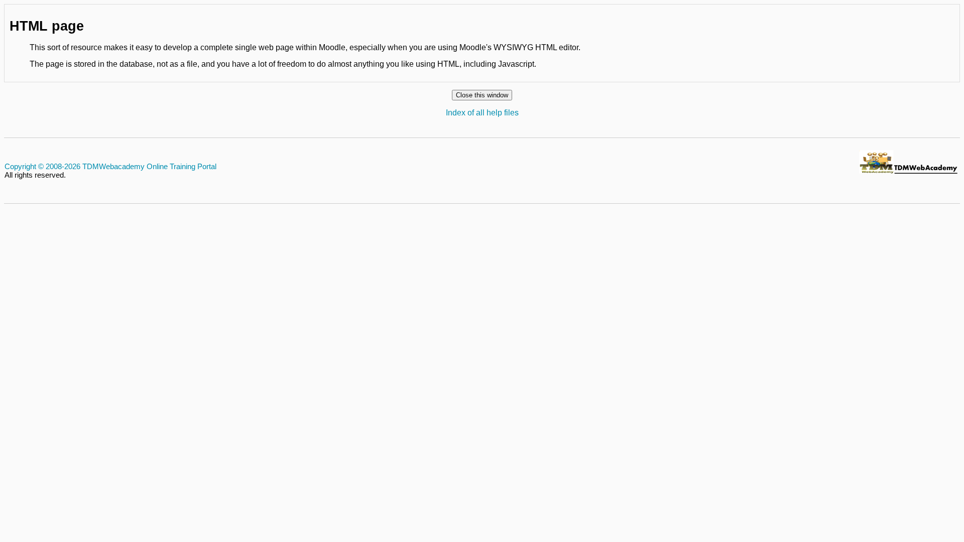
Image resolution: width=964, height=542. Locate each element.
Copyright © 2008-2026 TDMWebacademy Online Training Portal (110, 166)
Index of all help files (482, 112)
